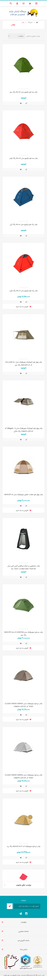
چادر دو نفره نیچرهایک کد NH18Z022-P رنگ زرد (23, 846)
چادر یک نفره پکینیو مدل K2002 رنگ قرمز (23, 290)
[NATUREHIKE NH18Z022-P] (23, 819)
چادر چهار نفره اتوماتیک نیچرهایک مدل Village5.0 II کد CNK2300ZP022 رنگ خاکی (23, 430)
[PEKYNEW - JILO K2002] (23, 197)
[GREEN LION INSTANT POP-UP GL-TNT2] (23, 539)
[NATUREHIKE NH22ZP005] (23, 605)
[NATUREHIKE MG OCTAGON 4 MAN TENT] (23, 467)
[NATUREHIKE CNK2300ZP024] (23, 677)
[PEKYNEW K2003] (23, 65)
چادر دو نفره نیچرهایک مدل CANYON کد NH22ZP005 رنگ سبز (23, 634)
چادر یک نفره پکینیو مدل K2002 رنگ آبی (23, 224)
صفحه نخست (37, 22)
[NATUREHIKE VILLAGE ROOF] (23, 335)
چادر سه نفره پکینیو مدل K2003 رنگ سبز (23, 92)
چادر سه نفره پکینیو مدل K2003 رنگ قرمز (23, 158)
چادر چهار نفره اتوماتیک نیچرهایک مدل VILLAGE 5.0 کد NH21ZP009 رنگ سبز (23, 364)
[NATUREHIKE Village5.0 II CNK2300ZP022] (23, 401)
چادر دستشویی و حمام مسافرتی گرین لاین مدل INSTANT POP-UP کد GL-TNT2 (23, 567)
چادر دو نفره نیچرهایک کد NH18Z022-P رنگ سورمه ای (23, 917)
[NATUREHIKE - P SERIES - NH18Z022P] (23, 891)
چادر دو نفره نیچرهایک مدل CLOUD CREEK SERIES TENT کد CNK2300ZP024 (23, 705)
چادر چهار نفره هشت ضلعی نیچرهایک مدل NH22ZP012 (23, 494)
